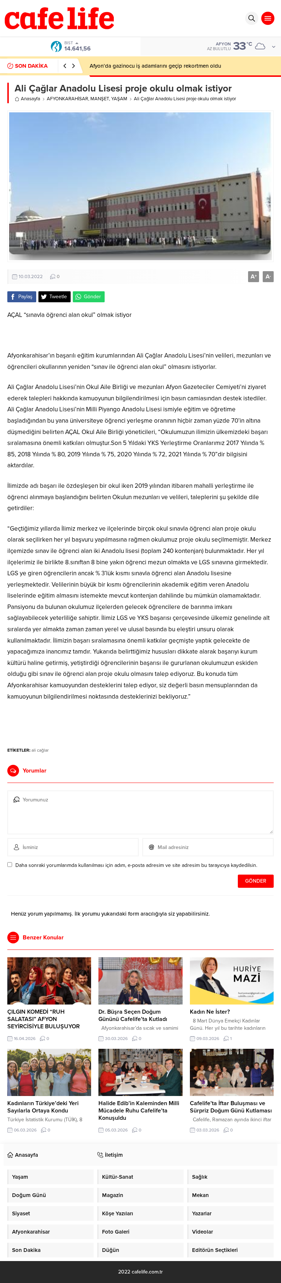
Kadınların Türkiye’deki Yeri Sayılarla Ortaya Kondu (43, 1107)
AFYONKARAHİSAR (67, 99)
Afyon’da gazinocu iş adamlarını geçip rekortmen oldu (155, 66)
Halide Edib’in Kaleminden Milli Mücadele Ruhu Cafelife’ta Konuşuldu (138, 1111)
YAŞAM (119, 99)
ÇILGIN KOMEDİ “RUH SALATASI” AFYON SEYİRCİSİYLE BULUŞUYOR (43, 1019)
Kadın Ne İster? (210, 1011)
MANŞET (99, 99)
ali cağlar (40, 750)
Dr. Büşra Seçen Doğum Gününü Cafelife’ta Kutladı (132, 1015)
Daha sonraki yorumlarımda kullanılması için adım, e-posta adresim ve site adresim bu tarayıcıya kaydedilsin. (136, 865)
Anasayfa (30, 99)
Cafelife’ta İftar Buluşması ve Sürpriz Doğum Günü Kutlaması (231, 1107)
